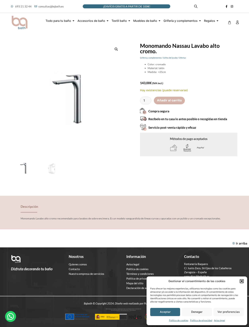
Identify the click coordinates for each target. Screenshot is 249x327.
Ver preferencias (228, 312)
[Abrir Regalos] (217, 21)
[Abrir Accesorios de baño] (107, 21)
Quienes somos (78, 264)
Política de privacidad (201, 320)
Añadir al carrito (169, 100)
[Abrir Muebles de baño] (159, 21)
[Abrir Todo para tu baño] (73, 21)
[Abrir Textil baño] (129, 21)
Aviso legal (219, 320)
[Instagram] (232, 6)
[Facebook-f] (226, 6)
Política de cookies (178, 320)
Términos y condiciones (140, 273)
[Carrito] (229, 22)
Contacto (74, 269)
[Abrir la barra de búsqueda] (196, 6)
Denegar (197, 312)
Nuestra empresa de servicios (86, 273)
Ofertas (182, 58)
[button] (242, 281)
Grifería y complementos (151, 58)
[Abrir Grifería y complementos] (200, 21)
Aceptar (165, 312)
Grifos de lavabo (170, 58)
